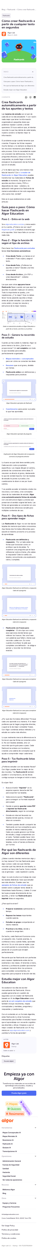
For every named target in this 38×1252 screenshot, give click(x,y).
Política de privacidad (10, 1230)
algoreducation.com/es (15, 224)
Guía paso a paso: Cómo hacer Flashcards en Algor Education (19, 82)
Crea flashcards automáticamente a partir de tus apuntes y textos (18, 77)
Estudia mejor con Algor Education (15, 90)
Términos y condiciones (11, 1234)
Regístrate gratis (8, 230)
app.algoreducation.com (19, 1030)
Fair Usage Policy (8, 1226)
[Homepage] (8, 1121)
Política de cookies (9, 1238)
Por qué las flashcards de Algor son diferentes (19, 86)
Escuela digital (9, 1061)
